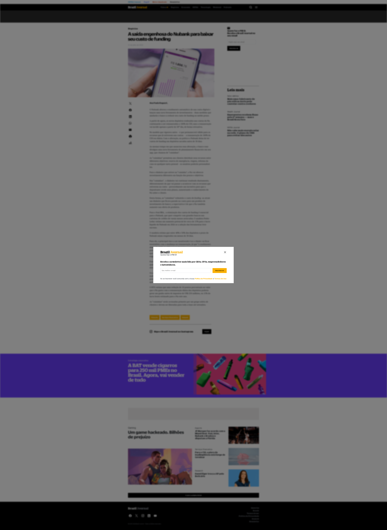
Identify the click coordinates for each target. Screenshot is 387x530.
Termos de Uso (220, 279)
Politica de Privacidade (203, 279)
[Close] (225, 252)
